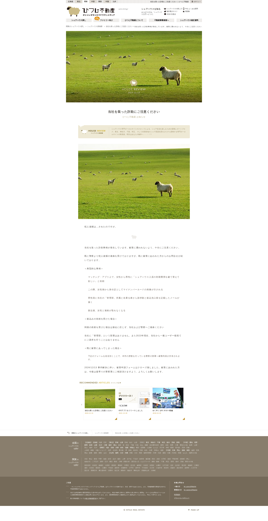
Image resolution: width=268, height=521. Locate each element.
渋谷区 (145, 465)
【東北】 (111, 442)
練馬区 (139, 465)
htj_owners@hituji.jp (190, 490)
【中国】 (168, 450)
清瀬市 (172, 468)
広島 (173, 450)
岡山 (178, 450)
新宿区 (114, 465)
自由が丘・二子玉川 (91, 461)
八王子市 (194, 468)
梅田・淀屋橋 (140, 447)
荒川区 (184, 465)
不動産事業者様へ (161, 20)
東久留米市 (102, 470)
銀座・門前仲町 (173, 459)
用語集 (187, 11)
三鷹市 (104, 468)
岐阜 (90, 445)
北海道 (70, 2)
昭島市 (123, 470)
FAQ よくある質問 (191, 8)
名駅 (119, 445)
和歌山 (132, 447)
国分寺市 (180, 468)
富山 (115, 445)
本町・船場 (170, 447)
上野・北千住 (126, 459)
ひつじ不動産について (134, 20)
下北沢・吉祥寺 (138, 459)
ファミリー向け (106, 20)
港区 (86, 468)
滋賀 (126, 447)
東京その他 (189, 461)
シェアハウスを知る (151, 9)
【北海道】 (88, 442)
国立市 (86, 470)
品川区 (177, 465)
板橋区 (101, 465)
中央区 (110, 468)
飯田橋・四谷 (150, 459)
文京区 (91, 468)
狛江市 (117, 470)
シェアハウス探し (78, 20)
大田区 (107, 465)
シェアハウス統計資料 (189, 20)
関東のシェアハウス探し (75, 26)
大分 (121, 453)
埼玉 (163, 442)
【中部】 (186, 442)
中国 (107, 2)
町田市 (166, 468)
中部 (93, 2)
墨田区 (98, 468)
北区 (171, 465)
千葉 (158, 442)
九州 (114, 2)
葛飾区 (190, 465)
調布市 (117, 468)
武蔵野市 (124, 468)
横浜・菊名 (113, 461)
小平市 (131, 468)
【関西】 (102, 447)
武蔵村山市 (145, 470)
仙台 (130, 442)
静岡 (86, 445)
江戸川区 (165, 465)
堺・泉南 (128, 450)
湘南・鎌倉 (155, 461)
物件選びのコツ (172, 11)
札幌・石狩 (103, 442)
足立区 (133, 465)
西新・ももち (182, 453)
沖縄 (126, 453)
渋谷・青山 (88, 459)
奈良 (121, 447)
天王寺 (162, 447)
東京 (147, 442)
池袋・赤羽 (107, 459)
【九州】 (111, 453)
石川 (100, 445)
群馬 (178, 442)
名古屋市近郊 (154, 445)
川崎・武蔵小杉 (124, 461)
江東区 (196, 465)
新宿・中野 (98, 459)
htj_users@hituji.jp (190, 486)
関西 (100, 2)
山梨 (95, 445)
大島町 (153, 470)
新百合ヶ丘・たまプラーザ (140, 461)
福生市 (129, 470)
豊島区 (120, 465)
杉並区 (94, 465)
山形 (121, 442)
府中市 (137, 468)
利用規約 (177, 494)
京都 (112, 447)
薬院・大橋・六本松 (169, 453)
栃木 (168, 442)
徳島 (183, 450)
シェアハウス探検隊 (95, 26)
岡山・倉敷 (88, 453)
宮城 (116, 442)
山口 (193, 450)
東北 (79, 2)
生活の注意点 (171, 14)
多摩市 (187, 468)
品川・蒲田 (116, 459)
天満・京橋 (185, 447)
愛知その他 (184, 445)
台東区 (158, 465)
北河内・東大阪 (118, 450)
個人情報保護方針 (91, 498)
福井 (110, 445)
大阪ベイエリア (100, 450)
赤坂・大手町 (161, 459)
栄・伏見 (126, 445)
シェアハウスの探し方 (174, 8)
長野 (195, 442)
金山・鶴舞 (144, 445)
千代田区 (145, 468)
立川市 (152, 468)
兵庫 (117, 447)
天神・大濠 (157, 453)
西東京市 (94, 470)
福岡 (116, 453)
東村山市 (137, 470)
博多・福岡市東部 (145, 453)
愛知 (191, 442)
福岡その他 (193, 453)
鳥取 (188, 450)
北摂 (109, 450)
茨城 (173, 442)
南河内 (135, 450)
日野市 (110, 470)
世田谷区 (87, 465)
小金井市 (159, 468)
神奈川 (153, 442)
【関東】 (142, 442)
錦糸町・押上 (184, 459)
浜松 (166, 445)
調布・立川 (104, 461)
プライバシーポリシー (181, 498)
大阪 (107, 447)
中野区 (126, 465)
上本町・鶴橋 (89, 450)
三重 (105, 445)
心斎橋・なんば (152, 447)
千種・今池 (134, 445)
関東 (86, 2)
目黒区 (152, 465)
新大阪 (177, 447)
